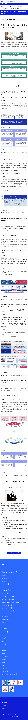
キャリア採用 (5, 644)
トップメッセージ (6, 593)
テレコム (4, 575)
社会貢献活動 (5, 619)
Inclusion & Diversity (7, 613)
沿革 (3, 665)
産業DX (4, 581)
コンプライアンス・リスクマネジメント (11, 602)
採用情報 (4, 638)
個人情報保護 (5, 616)
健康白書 (4, 632)
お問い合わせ (13, 553)
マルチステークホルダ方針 (8, 596)
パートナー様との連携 (7, 611)
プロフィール (5, 656)
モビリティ (4, 584)
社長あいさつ (5, 653)
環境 (3, 622)
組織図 (3, 662)
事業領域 (4, 659)
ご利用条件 (4, 705)
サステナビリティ (7, 590)
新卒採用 (4, 641)
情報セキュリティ (6, 605)
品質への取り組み (6, 608)
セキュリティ (19, 6)
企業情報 (4, 650)
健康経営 (4, 628)
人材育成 (4, 671)
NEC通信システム (4, 3)
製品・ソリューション (10, 6)
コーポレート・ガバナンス (8, 599)
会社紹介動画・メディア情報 (8, 674)
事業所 (3, 668)
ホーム (2, 6)
